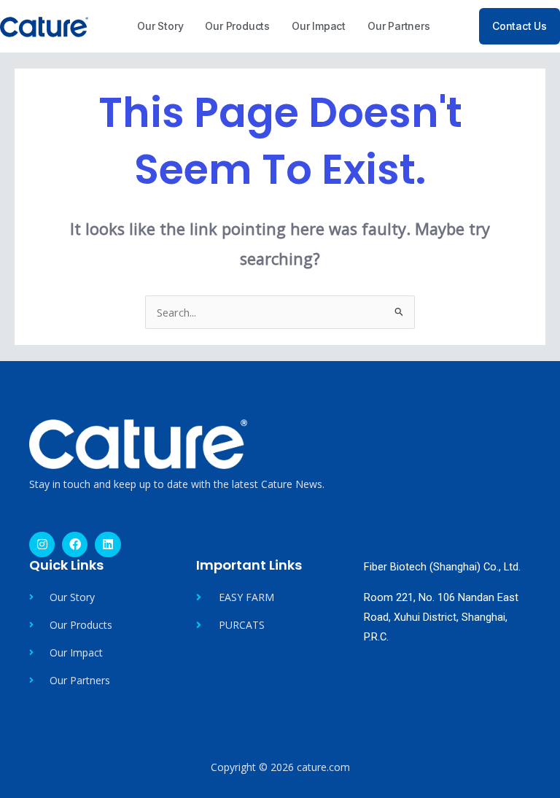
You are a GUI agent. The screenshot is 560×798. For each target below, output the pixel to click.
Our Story (160, 26)
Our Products (237, 26)
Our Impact (319, 26)
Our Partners (399, 26)
